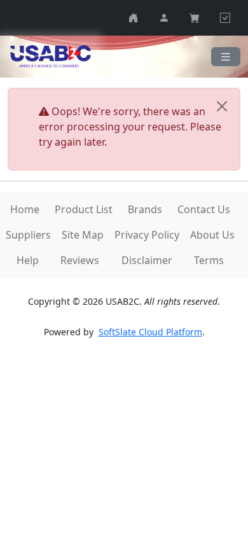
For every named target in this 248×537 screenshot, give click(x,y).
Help (28, 260)
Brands (145, 209)
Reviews (79, 260)
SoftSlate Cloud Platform (150, 332)
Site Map (83, 235)
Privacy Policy (146, 235)
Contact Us (203, 209)
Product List (84, 209)
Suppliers (28, 235)
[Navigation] (225, 57)
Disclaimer (146, 260)
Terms (209, 260)
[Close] (222, 106)
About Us (212, 235)
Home (24, 209)
